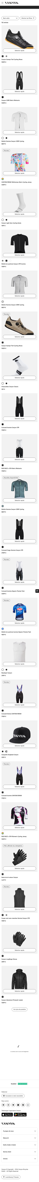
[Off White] (10, 261)
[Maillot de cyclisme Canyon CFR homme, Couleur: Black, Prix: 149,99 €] (19, 244)
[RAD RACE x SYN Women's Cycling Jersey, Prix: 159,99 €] (19, 816)
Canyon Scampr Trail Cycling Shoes (12, 59)
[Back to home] (12, 3)
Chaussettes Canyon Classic (10, 386)
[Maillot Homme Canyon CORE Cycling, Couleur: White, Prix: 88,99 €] (19, 121)
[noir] (6, 220)
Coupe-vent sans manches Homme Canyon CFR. (16, 918)
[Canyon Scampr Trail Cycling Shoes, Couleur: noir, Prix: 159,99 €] (19, 39)
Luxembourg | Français (12, 1177)
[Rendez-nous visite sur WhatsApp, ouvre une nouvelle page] (28, 1105)
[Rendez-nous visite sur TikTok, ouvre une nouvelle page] (23, 1105)
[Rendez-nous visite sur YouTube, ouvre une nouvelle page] (13, 1105)
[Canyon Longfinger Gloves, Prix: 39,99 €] (19, 939)
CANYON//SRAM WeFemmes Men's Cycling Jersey (17, 182)
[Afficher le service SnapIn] (37, 591)
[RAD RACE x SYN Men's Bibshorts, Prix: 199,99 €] (19, 448)
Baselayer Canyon (7, 673)
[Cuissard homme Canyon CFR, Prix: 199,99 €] (19, 407)
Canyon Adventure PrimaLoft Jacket (12, 1000)
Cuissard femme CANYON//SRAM (11, 714)
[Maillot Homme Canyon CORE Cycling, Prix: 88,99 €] (19, 285)
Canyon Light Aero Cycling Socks (11, 223)
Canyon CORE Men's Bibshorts (11, 100)
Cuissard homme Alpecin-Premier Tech (13, 591)
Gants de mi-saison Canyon (10, 877)
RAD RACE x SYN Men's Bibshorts (12, 468)
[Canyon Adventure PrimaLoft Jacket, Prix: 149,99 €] (19, 980)
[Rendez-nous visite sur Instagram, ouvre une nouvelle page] (8, 1105)
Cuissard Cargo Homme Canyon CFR (12, 550)
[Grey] (3, 261)
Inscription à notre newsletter (14, 1096)
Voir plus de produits (19, 1009)
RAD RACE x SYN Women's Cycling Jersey (14, 836)
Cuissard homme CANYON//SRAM (12, 795)
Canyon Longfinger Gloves (9, 959)
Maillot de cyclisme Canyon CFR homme (14, 264)
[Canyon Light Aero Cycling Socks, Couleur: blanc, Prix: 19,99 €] (19, 203)
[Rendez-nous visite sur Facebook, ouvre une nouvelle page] (3, 1105)
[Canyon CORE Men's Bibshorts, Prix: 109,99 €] (19, 80)
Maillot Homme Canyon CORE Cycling (13, 141)
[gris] (6, 56)
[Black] (6, 138)
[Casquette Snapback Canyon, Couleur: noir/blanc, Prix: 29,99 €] (19, 734)
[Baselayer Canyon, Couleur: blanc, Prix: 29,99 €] (19, 653)
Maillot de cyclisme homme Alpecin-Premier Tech (16, 632)
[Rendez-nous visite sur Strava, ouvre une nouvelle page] (18, 1105)
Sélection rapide (19, 50)
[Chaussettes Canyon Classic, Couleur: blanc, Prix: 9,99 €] (19, 366)
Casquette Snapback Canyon (10, 755)
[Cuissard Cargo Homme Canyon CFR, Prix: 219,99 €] (19, 530)
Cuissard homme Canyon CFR (10, 427)
